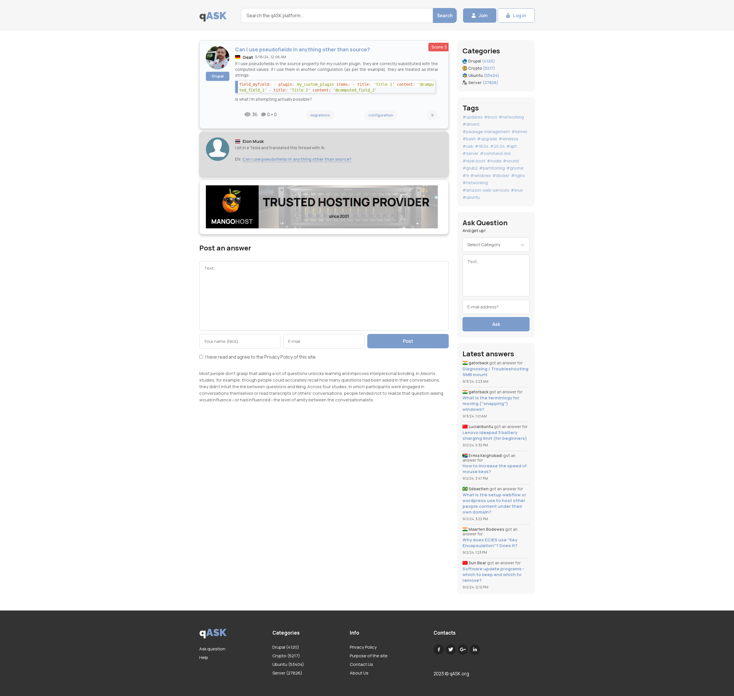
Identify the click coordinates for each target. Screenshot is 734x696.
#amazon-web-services (485, 190)
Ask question (212, 649)
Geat (248, 57)
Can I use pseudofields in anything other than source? (297, 159)
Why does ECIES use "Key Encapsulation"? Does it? (490, 543)
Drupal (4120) (285, 647)
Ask (496, 324)
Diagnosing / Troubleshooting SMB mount (495, 372)
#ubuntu (471, 197)
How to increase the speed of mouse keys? (494, 469)
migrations (320, 115)
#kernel (519, 131)
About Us (359, 673)
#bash (469, 138)
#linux (517, 190)
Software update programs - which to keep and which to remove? (493, 574)
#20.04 (497, 146)
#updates (472, 117)
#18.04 (482, 146)
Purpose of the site (369, 656)
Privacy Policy (278, 357)
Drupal (218, 76)
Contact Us (361, 664)
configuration (380, 115)
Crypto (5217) (286, 656)
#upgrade (487, 138)
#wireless (508, 138)
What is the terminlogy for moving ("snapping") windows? (490, 403)
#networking (511, 117)
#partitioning (492, 168)
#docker (500, 175)
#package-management (486, 131)
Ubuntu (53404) (288, 664)
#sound (511, 161)
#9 (465, 175)
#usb (467, 146)
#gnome (515, 168)
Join (483, 15)
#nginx (518, 175)
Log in (519, 15)
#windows (480, 175)
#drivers (470, 124)
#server (470, 153)
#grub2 (470, 168)
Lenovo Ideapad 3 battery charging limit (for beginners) (494, 435)
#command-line (495, 153)
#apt (511, 146)
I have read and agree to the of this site (260, 357)
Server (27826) (287, 673)
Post (408, 341)
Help (203, 657)
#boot (490, 117)
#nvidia (494, 161)
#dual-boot (473, 161)
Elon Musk (253, 141)
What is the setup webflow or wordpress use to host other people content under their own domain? (494, 503)
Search (445, 15)
